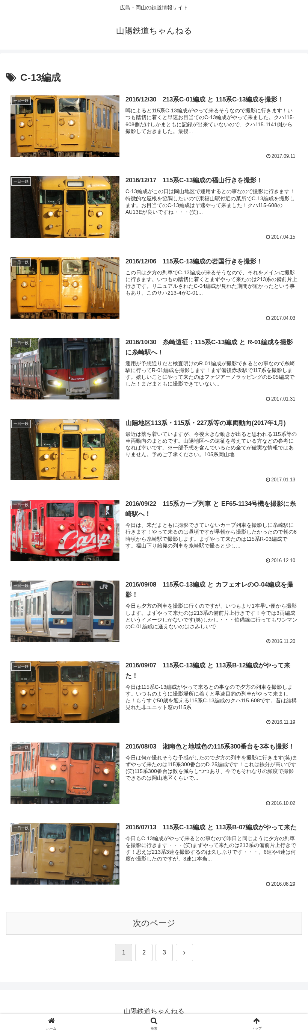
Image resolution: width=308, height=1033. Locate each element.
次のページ (154, 923)
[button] (284, 969)
